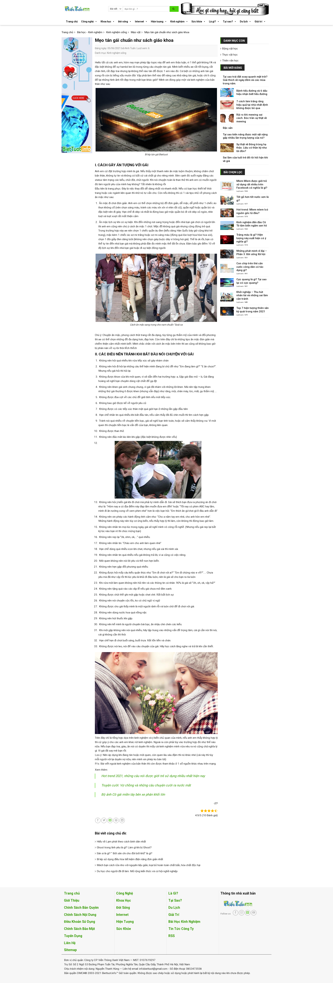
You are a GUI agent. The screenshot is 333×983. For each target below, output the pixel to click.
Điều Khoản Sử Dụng (79, 922)
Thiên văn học (230, 60)
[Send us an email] (247, 913)
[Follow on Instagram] (241, 913)
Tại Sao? (175, 900)
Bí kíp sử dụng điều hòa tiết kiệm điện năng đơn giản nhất (130, 859)
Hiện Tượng (125, 922)
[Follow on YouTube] (254, 913)
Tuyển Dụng (73, 936)
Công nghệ (87, 21)
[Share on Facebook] (98, 820)
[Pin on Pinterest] (116, 820)
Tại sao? (228, 21)
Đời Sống (123, 908)
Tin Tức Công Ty (181, 929)
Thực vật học (230, 54)
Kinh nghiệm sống (116, 53)
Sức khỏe (196, 21)
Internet (139, 21)
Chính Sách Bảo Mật (79, 929)
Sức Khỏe (123, 929)
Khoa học (106, 21)
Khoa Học (123, 900)
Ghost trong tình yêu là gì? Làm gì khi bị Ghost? (124, 847)
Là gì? (212, 21)
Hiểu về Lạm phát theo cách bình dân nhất (121, 841)
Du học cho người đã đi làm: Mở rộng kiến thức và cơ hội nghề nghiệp (137, 871)
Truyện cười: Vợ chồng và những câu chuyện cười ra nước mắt (146, 785)
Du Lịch (174, 908)
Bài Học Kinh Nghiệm (184, 922)
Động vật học (230, 48)
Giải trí (258, 21)
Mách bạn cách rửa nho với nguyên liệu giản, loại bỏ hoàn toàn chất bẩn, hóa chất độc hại (148, 865)
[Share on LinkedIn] (122, 820)
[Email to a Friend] (110, 820)
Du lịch (244, 21)
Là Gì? (173, 893)
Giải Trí (173, 915)
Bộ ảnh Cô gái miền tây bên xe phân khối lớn (133, 794)
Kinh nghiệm (177, 21)
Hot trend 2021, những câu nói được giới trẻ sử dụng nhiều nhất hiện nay (153, 776)
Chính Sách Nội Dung (80, 915)
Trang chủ (72, 21)
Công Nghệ (124, 893)
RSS (171, 936)
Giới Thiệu (71, 900)
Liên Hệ (69, 943)
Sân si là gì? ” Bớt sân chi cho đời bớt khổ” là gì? (124, 853)
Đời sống (123, 21)
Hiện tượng (157, 21)
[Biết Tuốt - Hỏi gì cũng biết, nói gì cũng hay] (83, 9)
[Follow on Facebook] (235, 913)
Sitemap (70, 950)
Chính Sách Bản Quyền (81, 908)
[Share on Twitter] (104, 820)
